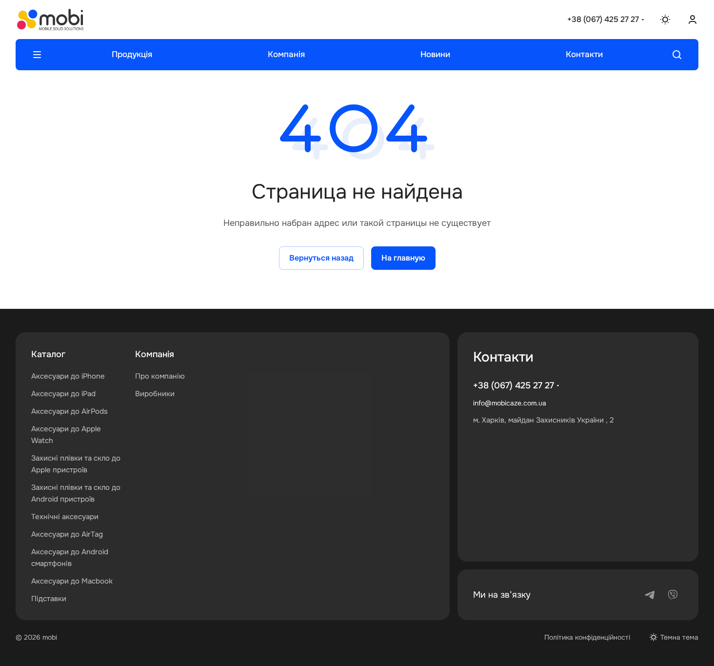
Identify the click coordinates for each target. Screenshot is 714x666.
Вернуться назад (321, 258)
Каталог (48, 354)
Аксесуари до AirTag (67, 534)
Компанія (154, 354)
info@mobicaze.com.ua (509, 403)
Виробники (155, 394)
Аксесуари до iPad (63, 394)
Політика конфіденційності (587, 637)
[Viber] (673, 595)
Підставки (48, 599)
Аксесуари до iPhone (68, 376)
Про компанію (160, 376)
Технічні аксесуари (65, 517)
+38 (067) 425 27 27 (603, 19)
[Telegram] (649, 595)
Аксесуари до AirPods (69, 411)
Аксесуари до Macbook (72, 581)
